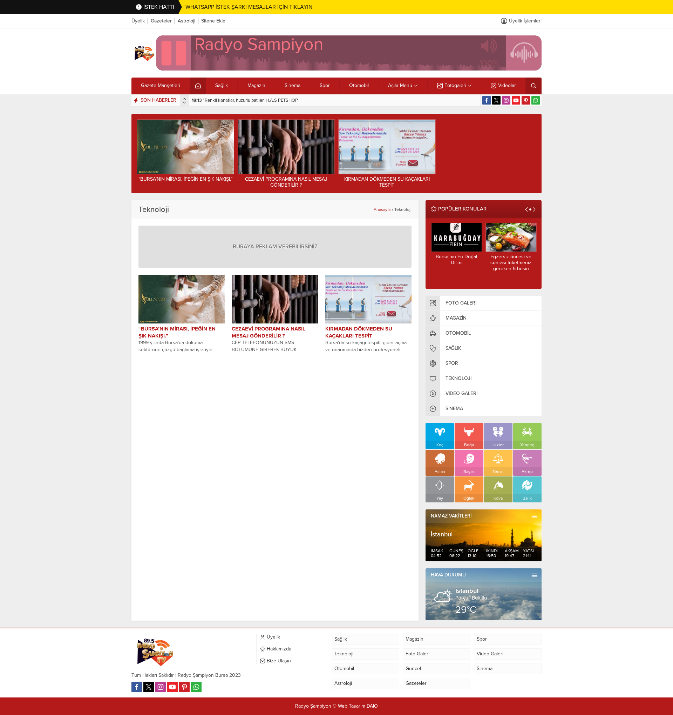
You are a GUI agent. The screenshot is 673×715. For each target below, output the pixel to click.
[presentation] (184, 99)
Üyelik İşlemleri (525, 21)
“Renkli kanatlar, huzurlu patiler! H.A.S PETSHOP (245, 100)
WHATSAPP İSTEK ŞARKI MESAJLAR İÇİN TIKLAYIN (248, 7)
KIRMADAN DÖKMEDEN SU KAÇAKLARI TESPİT (387, 182)
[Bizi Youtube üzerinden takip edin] (516, 100)
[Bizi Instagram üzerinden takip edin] (506, 100)
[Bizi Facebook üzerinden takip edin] (486, 100)
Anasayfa (382, 209)
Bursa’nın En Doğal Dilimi (456, 260)
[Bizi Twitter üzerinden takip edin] (496, 100)
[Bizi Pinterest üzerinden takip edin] (526, 100)
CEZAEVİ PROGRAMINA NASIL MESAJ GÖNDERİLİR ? (286, 182)
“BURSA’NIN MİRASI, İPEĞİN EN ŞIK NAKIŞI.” (185, 179)
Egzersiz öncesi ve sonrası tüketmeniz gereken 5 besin (510, 263)
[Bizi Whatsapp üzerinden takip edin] (535, 100)
